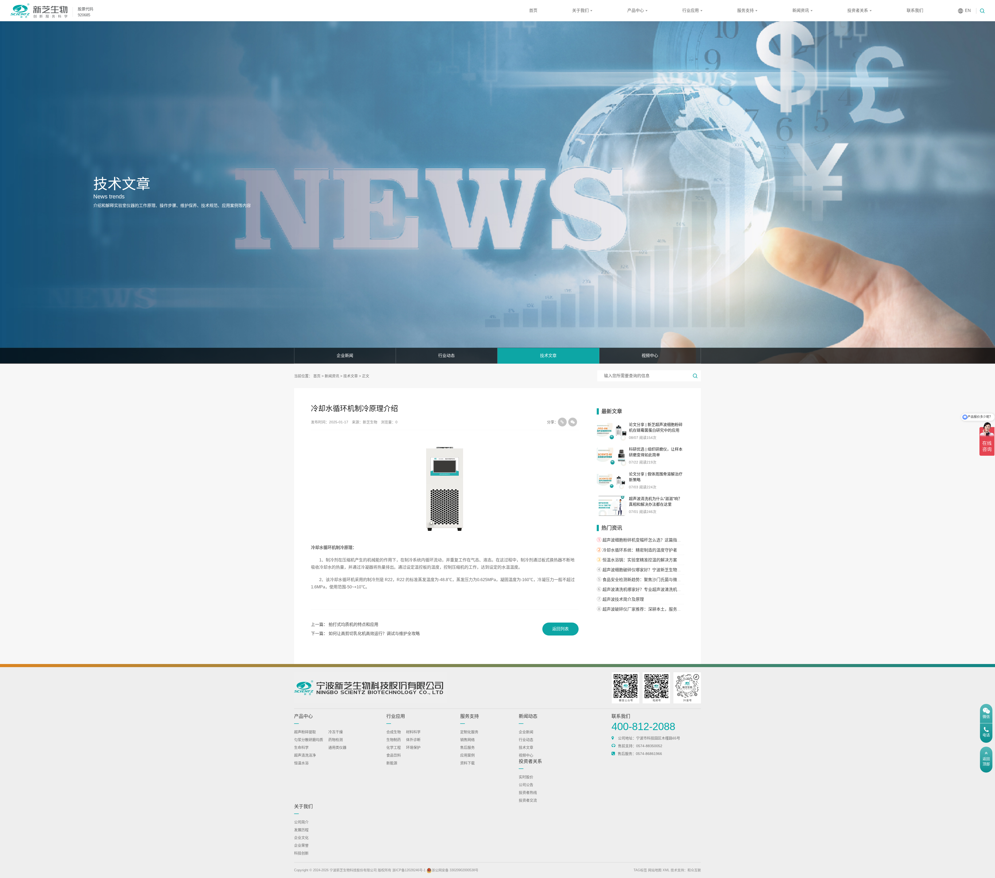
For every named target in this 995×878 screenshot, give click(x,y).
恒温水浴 (301, 763)
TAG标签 (640, 870)
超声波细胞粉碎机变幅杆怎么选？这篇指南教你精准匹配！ (656, 540)
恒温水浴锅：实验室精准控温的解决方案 (639, 560)
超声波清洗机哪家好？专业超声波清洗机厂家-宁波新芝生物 (657, 589)
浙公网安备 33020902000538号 (455, 870)
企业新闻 (345, 355)
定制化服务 (469, 732)
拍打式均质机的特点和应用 (353, 624)
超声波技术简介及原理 (623, 599)
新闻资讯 (800, 10)
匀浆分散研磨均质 (308, 740)
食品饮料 (393, 755)
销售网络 (467, 740)
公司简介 (301, 822)
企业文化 (301, 838)
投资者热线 (528, 792)
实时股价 (526, 777)
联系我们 (915, 10)
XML (666, 870)
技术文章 (548, 355)
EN (968, 10)
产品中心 (635, 10)
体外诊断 (413, 740)
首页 (533, 10)
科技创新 (301, 853)
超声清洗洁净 (305, 755)
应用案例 (467, 755)
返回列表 (560, 629)
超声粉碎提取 (305, 732)
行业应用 (690, 10)
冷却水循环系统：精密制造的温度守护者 (639, 550)
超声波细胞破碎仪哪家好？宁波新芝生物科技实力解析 (652, 570)
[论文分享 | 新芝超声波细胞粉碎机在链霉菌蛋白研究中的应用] (612, 432)
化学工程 (393, 747)
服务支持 (745, 10)
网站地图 (655, 870)
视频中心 (650, 355)
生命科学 (301, 747)
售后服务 (467, 747)
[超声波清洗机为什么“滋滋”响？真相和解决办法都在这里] (612, 506)
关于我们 (580, 10)
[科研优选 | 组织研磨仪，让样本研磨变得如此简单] (612, 456)
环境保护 (413, 747)
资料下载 (467, 763)
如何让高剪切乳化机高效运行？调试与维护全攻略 (374, 633)
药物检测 (335, 740)
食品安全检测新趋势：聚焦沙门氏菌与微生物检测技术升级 (656, 579)
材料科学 (413, 732)
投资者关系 (857, 10)
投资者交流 (528, 800)
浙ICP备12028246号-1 (408, 870)
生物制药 (393, 740)
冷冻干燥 (335, 732)
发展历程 (301, 830)
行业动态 (446, 355)
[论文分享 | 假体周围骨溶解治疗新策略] (612, 481)
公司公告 (526, 785)
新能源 (391, 763)
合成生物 (393, 732)
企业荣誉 (301, 845)
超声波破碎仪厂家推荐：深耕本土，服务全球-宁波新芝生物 (657, 609)
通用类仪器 (337, 747)
